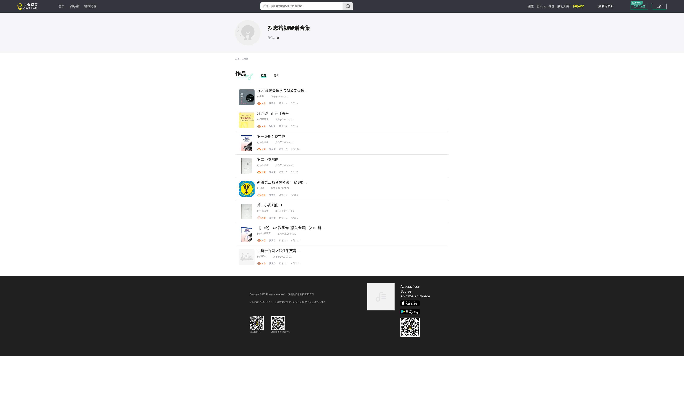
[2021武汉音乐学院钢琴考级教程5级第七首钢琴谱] (247, 97)
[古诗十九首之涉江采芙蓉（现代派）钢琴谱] (247, 257)
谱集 (531, 6)
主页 (61, 6)
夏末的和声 (265, 233)
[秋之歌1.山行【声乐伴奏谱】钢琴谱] (247, 120)
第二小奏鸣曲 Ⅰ (270, 205)
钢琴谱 (74, 6)
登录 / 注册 (639, 6)
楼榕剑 (263, 256)
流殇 (262, 188)
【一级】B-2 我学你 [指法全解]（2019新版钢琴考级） (291, 228)
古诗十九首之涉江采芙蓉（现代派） (280, 251)
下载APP (578, 6)
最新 (276, 75)
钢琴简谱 (90, 6)
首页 (237, 59)
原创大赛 (563, 6)
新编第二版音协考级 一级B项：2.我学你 (282, 182)
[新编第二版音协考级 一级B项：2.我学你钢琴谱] (247, 189)
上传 (659, 6)
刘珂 (262, 96)
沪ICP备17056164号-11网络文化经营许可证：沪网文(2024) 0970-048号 (288, 302)
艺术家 (245, 59)
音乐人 (541, 6)
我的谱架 (607, 6)
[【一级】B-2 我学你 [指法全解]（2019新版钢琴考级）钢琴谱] (247, 234)
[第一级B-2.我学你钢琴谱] (247, 143)
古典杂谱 (264, 119)
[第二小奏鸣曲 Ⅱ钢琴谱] (247, 166)
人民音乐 (264, 142)
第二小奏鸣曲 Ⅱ (270, 159)
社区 (551, 6)
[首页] (28, 6)
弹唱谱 (272, 126)
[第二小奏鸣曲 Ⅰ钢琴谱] (247, 212)
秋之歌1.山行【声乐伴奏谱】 (275, 114)
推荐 (263, 75)
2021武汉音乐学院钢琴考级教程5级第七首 (284, 91)
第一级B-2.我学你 (271, 136)
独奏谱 (272, 103)
